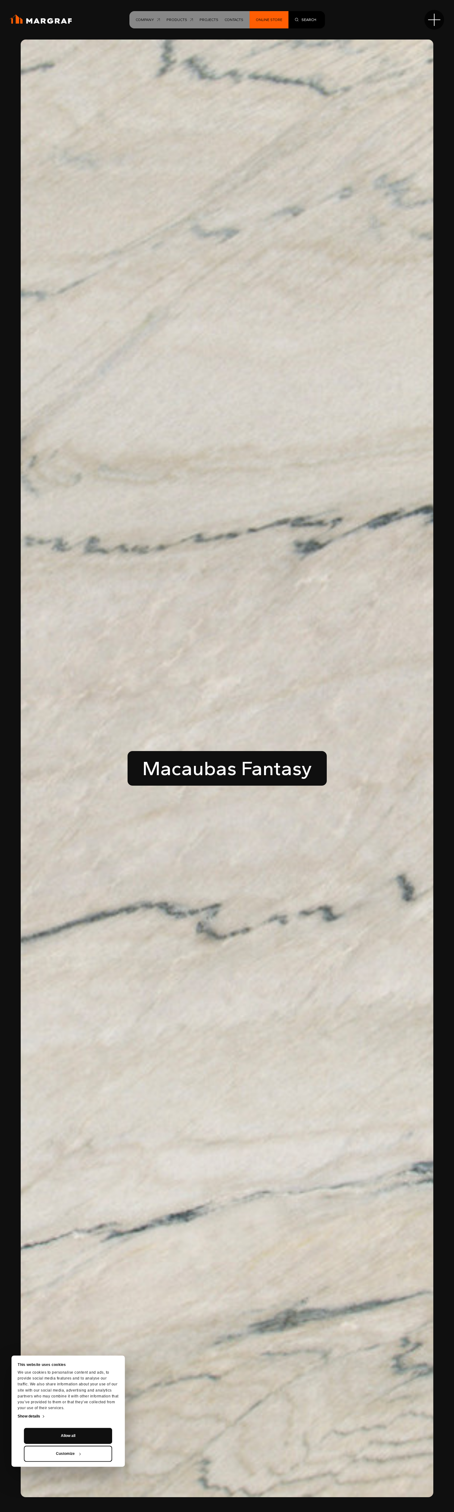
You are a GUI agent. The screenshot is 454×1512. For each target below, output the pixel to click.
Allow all (68, 1436)
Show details (29, 1416)
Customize (65, 1453)
